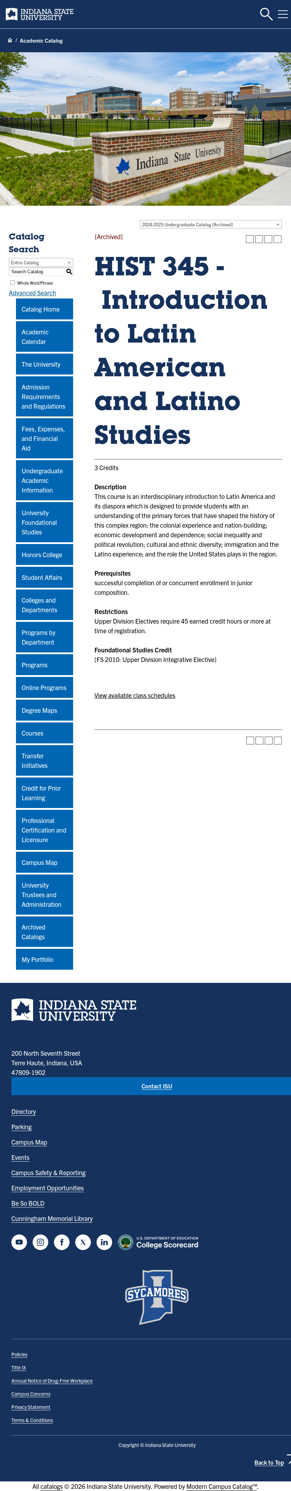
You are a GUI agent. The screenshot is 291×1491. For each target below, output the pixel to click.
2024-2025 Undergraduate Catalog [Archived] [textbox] (187, 224)
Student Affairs (42, 577)
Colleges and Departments (39, 605)
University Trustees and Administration (41, 894)
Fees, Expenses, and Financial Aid (43, 438)
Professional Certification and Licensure (44, 830)
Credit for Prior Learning (41, 793)
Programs (35, 665)
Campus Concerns (30, 1393)
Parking (21, 1127)
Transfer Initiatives (35, 760)
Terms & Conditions (32, 1420)
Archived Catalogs (33, 932)
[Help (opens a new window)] (277, 239)
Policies (19, 1354)
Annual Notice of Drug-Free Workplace (52, 1380)
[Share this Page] (259, 239)
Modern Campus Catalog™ (221, 1486)
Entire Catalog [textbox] (25, 262)
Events (20, 1157)
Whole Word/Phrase (35, 282)
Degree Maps (39, 710)
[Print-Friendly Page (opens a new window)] (268, 239)
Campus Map (39, 862)
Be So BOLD (27, 1203)
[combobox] (211, 224)
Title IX (18, 1367)
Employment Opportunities (47, 1188)
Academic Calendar (35, 336)
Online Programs (44, 687)
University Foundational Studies (39, 522)
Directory (23, 1111)
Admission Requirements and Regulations (43, 396)
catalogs (51, 1486)
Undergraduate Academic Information (42, 480)
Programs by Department (38, 637)
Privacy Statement (30, 1407)
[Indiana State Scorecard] (159, 1242)
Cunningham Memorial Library (52, 1218)
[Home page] (10, 40)
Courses (32, 733)
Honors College (42, 554)
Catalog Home (41, 309)
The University (41, 364)
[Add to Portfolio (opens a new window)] (250, 239)
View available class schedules (134, 695)
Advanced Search (32, 293)
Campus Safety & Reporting (48, 1172)
